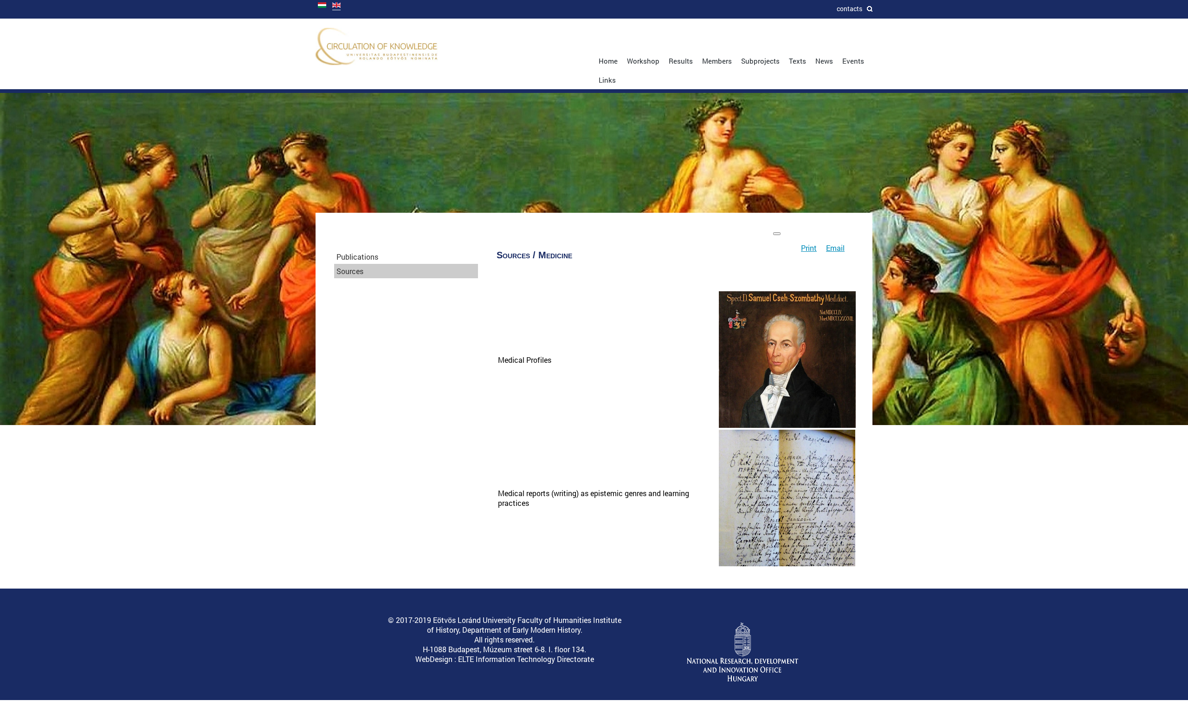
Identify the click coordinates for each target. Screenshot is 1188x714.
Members (717, 61)
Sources (349, 271)
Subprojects (760, 61)
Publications (357, 257)
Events (853, 61)
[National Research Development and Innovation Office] (742, 679)
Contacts (849, 8)
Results (681, 61)
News (824, 61)
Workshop (643, 61)
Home (608, 61)
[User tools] (777, 233)
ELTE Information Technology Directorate (526, 659)
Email (835, 248)
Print (809, 248)
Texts (797, 61)
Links (607, 80)
